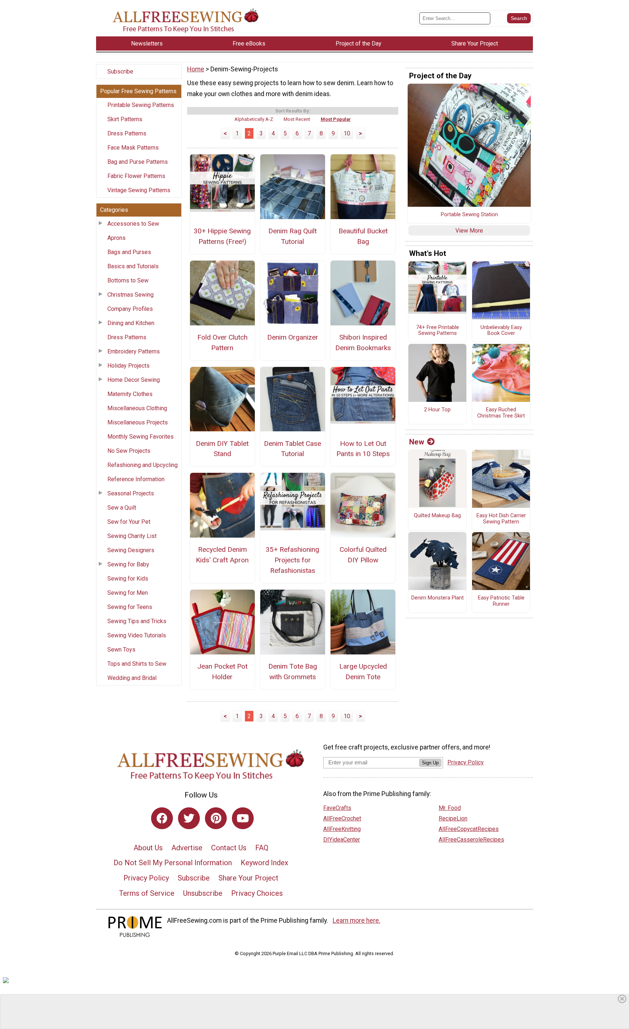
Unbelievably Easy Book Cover (501, 331)
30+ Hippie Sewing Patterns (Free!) (222, 236)
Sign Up (430, 762)
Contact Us (228, 847)
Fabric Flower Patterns (136, 176)
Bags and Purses (129, 252)
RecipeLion (453, 818)
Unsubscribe (202, 893)
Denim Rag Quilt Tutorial (292, 236)
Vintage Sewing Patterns (138, 190)
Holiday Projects (128, 365)
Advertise (186, 847)
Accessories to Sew (133, 223)
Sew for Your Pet (128, 521)
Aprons (116, 237)
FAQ (261, 847)
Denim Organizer (292, 337)
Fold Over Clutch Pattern (222, 342)
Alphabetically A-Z (253, 119)
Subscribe (120, 71)
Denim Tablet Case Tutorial (292, 448)
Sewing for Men (127, 592)
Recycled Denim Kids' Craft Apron (222, 554)
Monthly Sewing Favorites (140, 436)
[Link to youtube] (243, 818)
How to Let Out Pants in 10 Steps (363, 448)
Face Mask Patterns (133, 147)
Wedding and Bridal (132, 677)
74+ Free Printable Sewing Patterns (437, 331)
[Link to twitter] (189, 818)
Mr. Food (450, 807)
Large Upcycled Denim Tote (363, 671)
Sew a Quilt (121, 507)
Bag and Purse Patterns (137, 161)
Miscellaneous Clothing (137, 408)
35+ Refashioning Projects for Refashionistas (292, 560)
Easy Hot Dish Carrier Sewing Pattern (501, 519)
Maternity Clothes (130, 394)
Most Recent (297, 119)
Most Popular (336, 119)
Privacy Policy (146, 878)
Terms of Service (146, 893)
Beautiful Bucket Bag (363, 236)
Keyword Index (264, 862)
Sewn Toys (121, 649)
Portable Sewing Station (469, 215)
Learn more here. (356, 920)
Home (195, 69)
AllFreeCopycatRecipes (469, 829)
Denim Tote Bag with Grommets (292, 671)
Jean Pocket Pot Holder (222, 671)
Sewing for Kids (127, 578)
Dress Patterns (126, 133)
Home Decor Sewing (133, 379)
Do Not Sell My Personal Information (173, 862)
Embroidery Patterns (133, 351)
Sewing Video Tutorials (136, 635)
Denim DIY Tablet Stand (222, 448)
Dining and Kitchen (130, 323)
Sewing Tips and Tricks (136, 621)
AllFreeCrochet (342, 818)
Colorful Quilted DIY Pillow (363, 554)
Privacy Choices (257, 893)
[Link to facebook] (162, 818)
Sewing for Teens (129, 606)
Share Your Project (248, 878)
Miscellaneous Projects (137, 422)
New (416, 442)
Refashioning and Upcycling (142, 465)
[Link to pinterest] (216, 818)
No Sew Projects (128, 450)
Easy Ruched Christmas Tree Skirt (501, 413)
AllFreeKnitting (342, 829)
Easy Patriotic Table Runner (501, 601)
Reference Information (136, 479)
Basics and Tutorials (133, 266)
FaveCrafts (337, 807)
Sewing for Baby (128, 564)
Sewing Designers (130, 550)
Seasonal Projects (130, 493)
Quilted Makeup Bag (437, 516)
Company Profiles (130, 308)
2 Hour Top (437, 410)
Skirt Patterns (124, 119)
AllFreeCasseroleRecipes (471, 839)
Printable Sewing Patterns (140, 105)
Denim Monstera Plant (437, 598)
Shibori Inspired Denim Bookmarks (363, 342)
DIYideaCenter (341, 839)
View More (469, 230)
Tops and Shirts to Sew (136, 663)
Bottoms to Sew (128, 280)
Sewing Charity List (132, 536)
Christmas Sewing (130, 294)
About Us (148, 847)
